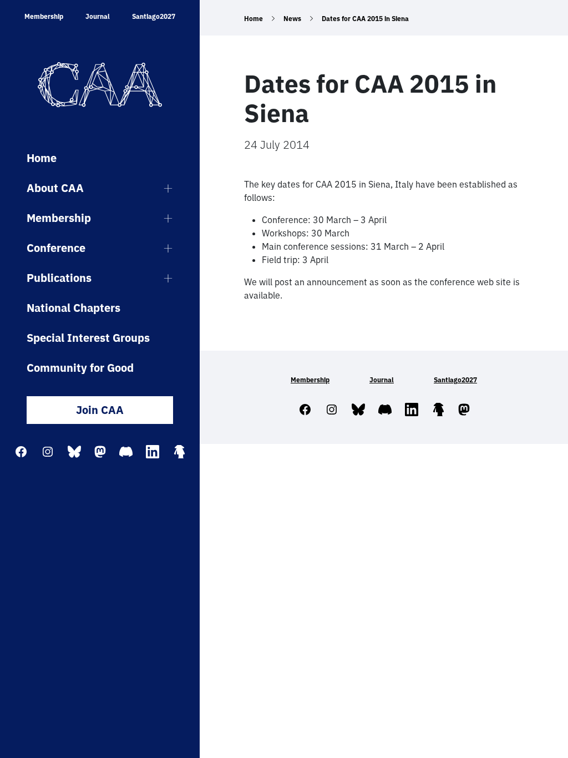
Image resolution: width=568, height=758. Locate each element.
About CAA (55, 187)
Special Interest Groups (88, 337)
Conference (56, 247)
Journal (97, 16)
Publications (59, 277)
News (292, 18)
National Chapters (73, 307)
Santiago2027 (153, 16)
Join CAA (100, 409)
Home (42, 157)
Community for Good (80, 367)
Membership (43, 16)
